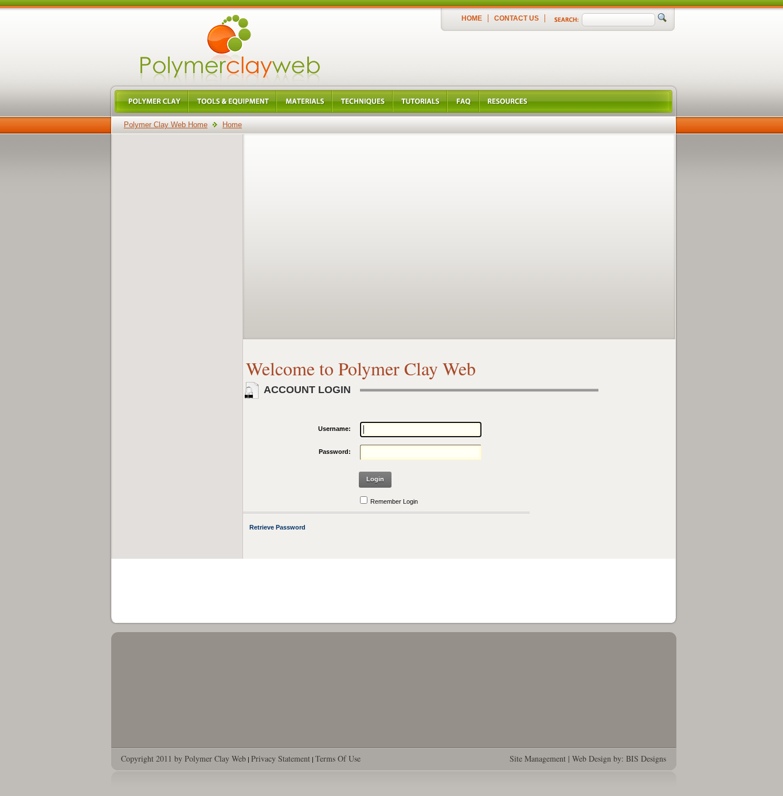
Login (375, 479)
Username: (334, 428)
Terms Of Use (338, 758)
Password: (335, 451)
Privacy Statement (280, 758)
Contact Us (516, 18)
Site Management (538, 758)
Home (471, 18)
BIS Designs (646, 758)
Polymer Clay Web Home (166, 124)
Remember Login (394, 501)
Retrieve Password (277, 527)
